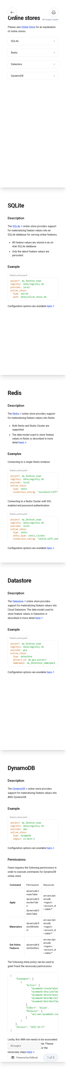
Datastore (18, 601)
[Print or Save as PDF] (53, 12)
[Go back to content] (12, 12)
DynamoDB (18, 788)
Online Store (28, 27)
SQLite (16, 226)
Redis (15, 413)
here (49, 306)
